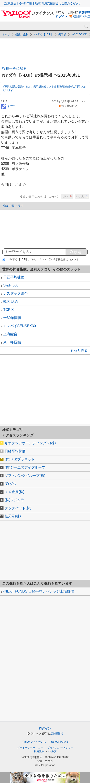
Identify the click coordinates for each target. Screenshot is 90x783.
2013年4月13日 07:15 (65, 101)
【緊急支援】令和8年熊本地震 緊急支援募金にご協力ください (41, 3)
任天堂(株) (13, 516)
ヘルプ (52, 751)
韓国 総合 (10, 301)
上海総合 (10, 334)
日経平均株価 (13, 277)
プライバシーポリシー (30, 747)
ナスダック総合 (15, 293)
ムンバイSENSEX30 (19, 326)
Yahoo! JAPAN (59, 741)
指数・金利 (21, 34)
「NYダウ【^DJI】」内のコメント (26, 259)
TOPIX (8, 310)
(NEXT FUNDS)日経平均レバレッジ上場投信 (38, 591)
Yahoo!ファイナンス (34, 741)
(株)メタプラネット (20, 459)
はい (67, 196)
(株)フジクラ (14, 500)
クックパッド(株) (18, 508)
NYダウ (11, 484)
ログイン (61, 16)
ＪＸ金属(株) (14, 492)
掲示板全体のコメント (66, 259)
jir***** (11, 106)
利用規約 (39, 751)
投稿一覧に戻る (14, 68)
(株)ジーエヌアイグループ (25, 467)
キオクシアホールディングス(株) (30, 443)
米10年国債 (12, 342)
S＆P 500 (10, 285)
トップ (6, 34)
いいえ (82, 196)
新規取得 (84, 12)
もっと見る (79, 350)
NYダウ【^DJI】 (43, 34)
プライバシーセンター (60, 747)
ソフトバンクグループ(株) (25, 475)
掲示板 (62, 34)
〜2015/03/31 (79, 34)
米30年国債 (12, 318)
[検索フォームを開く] (86, 26)
